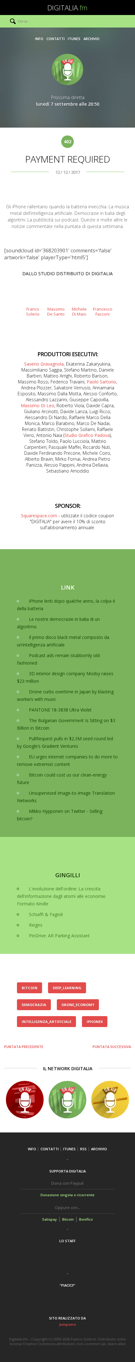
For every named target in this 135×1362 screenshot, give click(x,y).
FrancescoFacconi (102, 311)
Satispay (49, 1219)
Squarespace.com (39, 516)
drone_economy (78, 1004)
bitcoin (29, 987)
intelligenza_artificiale (46, 1021)
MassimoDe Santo (56, 311)
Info (39, 38)
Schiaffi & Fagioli (46, 914)
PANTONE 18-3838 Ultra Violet (60, 710)
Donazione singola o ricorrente (67, 1194)
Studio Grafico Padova (87, 435)
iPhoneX (95, 1021)
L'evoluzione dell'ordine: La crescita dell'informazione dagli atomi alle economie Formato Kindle (61, 896)
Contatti (55, 38)
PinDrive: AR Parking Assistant (59, 936)
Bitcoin (68, 1219)
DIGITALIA (67, 7)
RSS (83, 1149)
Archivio (92, 38)
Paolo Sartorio (101, 382)
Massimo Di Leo (37, 405)
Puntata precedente (23, 1046)
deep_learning (67, 987)
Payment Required (67, 159)
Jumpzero (67, 1324)
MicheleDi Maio (79, 311)
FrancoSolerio (33, 311)
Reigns (35, 925)
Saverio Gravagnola (44, 364)
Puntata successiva (112, 1046)
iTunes (74, 38)
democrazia (34, 1004)
